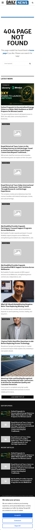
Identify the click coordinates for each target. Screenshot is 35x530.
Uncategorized (5, 85)
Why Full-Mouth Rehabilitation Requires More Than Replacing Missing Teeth (16, 305)
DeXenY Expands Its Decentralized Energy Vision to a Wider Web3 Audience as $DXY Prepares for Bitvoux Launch (17, 109)
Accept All (17, 515)
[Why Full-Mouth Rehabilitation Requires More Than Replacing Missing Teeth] (17, 291)
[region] (17, 513)
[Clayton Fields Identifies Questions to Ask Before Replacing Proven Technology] (17, 328)
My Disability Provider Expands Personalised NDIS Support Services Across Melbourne (17, 267)
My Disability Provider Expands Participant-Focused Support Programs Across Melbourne (16, 228)
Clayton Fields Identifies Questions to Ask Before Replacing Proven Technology (17, 342)
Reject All (18, 526)
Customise (17, 520)
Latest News (7, 79)
